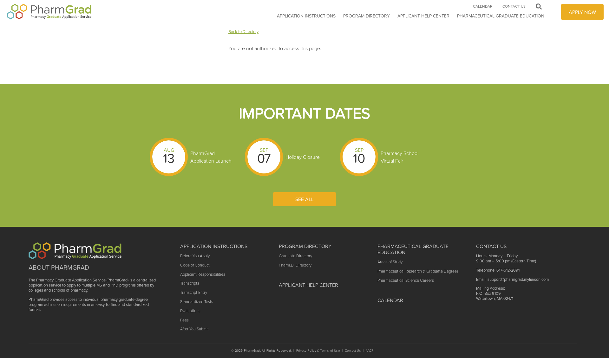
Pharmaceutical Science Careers (405, 280)
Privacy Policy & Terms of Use (318, 350)
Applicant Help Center (308, 285)
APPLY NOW (582, 12)
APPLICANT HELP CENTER (423, 16)
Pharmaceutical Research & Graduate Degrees (418, 271)
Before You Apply (195, 256)
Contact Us (514, 6)
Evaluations (190, 311)
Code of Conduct (195, 265)
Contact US (491, 246)
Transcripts (189, 283)
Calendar (482, 6)
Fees (184, 320)
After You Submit (194, 329)
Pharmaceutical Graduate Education (500, 16)
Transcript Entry (193, 292)
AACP (370, 350)
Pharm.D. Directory (295, 265)
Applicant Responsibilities (202, 274)
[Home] (49, 12)
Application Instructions (306, 16)
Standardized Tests (196, 302)
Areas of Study (390, 262)
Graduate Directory (295, 256)
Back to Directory (243, 32)
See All (304, 199)
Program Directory (366, 16)
